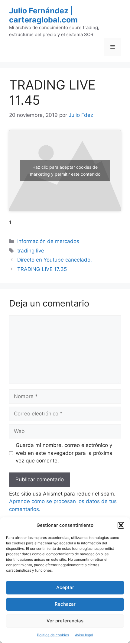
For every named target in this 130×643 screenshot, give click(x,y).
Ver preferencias (65, 621)
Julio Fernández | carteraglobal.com (43, 15)
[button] (121, 525)
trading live (30, 251)
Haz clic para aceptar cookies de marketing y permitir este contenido (65, 170)
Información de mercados (48, 241)
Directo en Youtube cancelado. (54, 260)
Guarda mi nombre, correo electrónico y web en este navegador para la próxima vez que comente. (64, 453)
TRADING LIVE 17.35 (42, 269)
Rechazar (65, 604)
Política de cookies (53, 635)
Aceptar (65, 587)
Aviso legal (84, 635)
